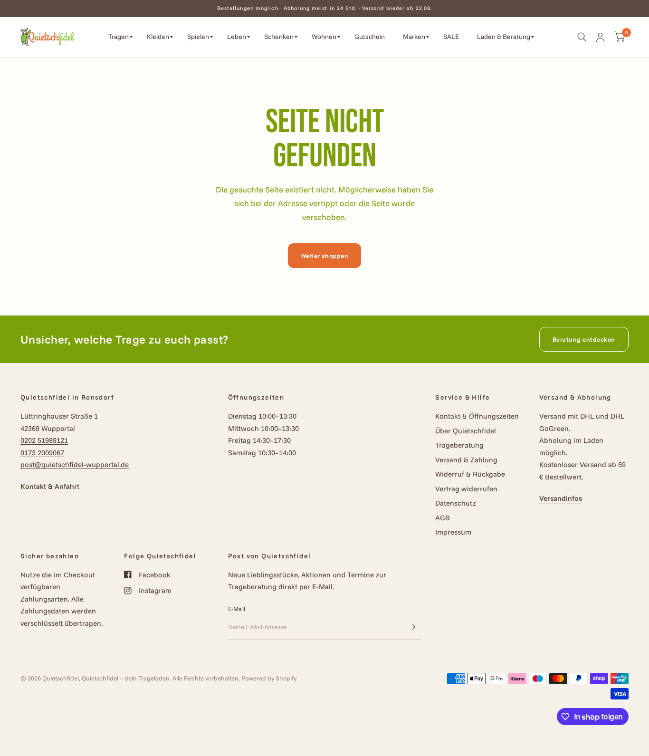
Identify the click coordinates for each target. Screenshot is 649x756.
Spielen (198, 36)
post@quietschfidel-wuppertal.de (74, 464)
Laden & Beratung (503, 36)
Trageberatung (459, 445)
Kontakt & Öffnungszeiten (477, 416)
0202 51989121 (44, 440)
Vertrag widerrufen (466, 488)
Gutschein (369, 36)
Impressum (453, 531)
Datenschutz (455, 502)
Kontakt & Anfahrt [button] (49, 486)
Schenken (279, 36)
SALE (451, 36)
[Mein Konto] (600, 37)
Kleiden (158, 36)
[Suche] (582, 37)
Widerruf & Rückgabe (470, 473)
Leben (236, 36)
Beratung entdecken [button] (584, 339)
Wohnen (324, 36)
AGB (442, 517)
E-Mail (237, 608)
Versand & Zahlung (466, 459)
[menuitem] (120, 37)
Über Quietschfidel (465, 430)
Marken (414, 36)
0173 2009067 (42, 452)
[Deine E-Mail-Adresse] (411, 627)
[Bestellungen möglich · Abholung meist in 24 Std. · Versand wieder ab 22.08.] (324, 8)
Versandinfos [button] (560, 498)
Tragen (118, 36)
